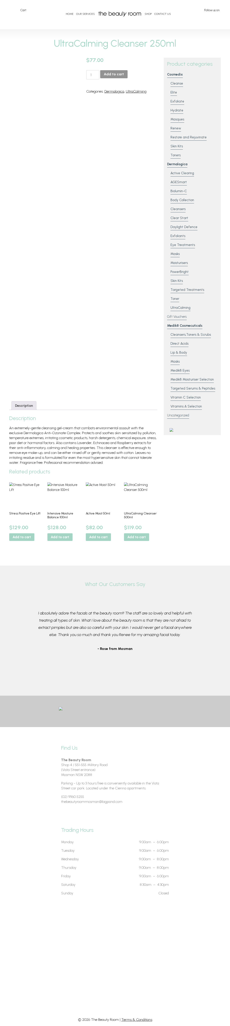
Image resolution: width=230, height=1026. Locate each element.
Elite (173, 92)
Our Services (85, 13)
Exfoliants (177, 236)
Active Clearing (182, 173)
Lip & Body (178, 353)
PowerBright (179, 272)
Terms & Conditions (136, 1019)
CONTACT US (162, 13)
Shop (148, 13)
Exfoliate (177, 101)
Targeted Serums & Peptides (192, 388)
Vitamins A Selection (186, 406)
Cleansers (178, 209)
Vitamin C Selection (185, 397)
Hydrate (176, 110)
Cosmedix (175, 74)
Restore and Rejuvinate (188, 137)
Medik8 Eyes (180, 370)
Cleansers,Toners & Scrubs (190, 335)
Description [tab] (24, 406)
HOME (69, 13)
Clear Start (179, 218)
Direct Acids (179, 344)
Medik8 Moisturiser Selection (192, 379)
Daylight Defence (183, 227)
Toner (174, 299)
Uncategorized (178, 415)
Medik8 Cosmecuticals (184, 326)
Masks (175, 254)
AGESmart (178, 182)
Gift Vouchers (177, 317)
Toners (175, 155)
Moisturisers (179, 263)
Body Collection (182, 200)
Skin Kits (176, 146)
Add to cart (114, 74)
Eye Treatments (182, 245)
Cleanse (176, 83)
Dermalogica (114, 91)
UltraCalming (136, 91)
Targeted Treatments (187, 290)
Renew (175, 128)
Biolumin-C (178, 191)
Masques (177, 119)
